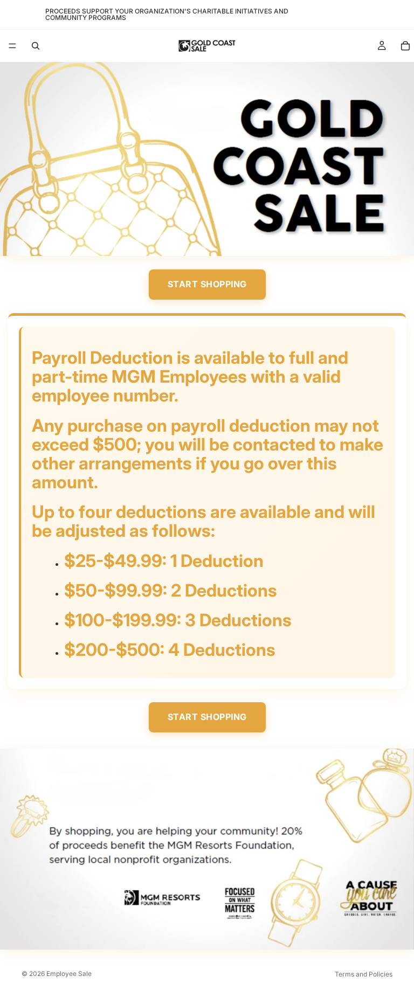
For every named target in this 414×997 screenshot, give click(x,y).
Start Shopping (207, 284)
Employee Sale (69, 974)
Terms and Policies (363, 974)
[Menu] (12, 45)
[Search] (35, 46)
